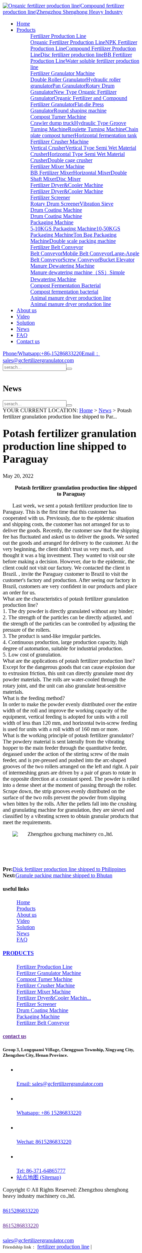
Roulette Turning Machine (96, 129)
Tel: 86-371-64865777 (41, 1171)
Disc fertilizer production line (72, 55)
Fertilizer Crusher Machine (59, 142)
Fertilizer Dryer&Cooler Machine (66, 185)
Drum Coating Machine (56, 210)
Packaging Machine (51, 222)
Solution (26, 323)
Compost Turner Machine (58, 117)
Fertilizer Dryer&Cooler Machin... (54, 998)
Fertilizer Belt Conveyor (56, 247)
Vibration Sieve (96, 204)
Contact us (28, 341)
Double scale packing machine (82, 241)
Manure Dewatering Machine (62, 266)
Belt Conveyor (46, 253)
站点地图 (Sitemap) (39, 1177)
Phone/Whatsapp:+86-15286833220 (42, 353)
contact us (14, 1036)
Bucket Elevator (116, 260)
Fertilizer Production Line (58, 36)
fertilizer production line (63, 1247)
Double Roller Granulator (58, 79)
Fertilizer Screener (50, 197)
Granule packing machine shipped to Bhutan (64, 875)
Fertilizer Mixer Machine (57, 166)
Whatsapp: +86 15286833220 (49, 1113)
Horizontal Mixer (92, 173)
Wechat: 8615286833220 (44, 1142)
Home (23, 24)
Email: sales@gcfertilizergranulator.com (60, 1084)
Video (23, 316)
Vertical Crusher (47, 148)
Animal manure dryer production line (70, 298)
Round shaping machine (80, 111)
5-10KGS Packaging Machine (63, 228)
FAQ (22, 335)
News (23, 329)
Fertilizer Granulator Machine (62, 73)
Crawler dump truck (52, 123)
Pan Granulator (68, 86)
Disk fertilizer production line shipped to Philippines (69, 869)
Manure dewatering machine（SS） (70, 272)
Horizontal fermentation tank (105, 135)
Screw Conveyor (80, 260)
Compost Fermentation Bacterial (65, 285)
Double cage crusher (70, 160)
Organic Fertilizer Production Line (67, 42)
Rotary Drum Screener (55, 204)
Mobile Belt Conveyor (86, 253)
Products (26, 30)
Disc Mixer (68, 179)
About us (27, 310)
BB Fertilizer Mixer (51, 173)
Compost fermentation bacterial (64, 292)
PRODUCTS (18, 953)
